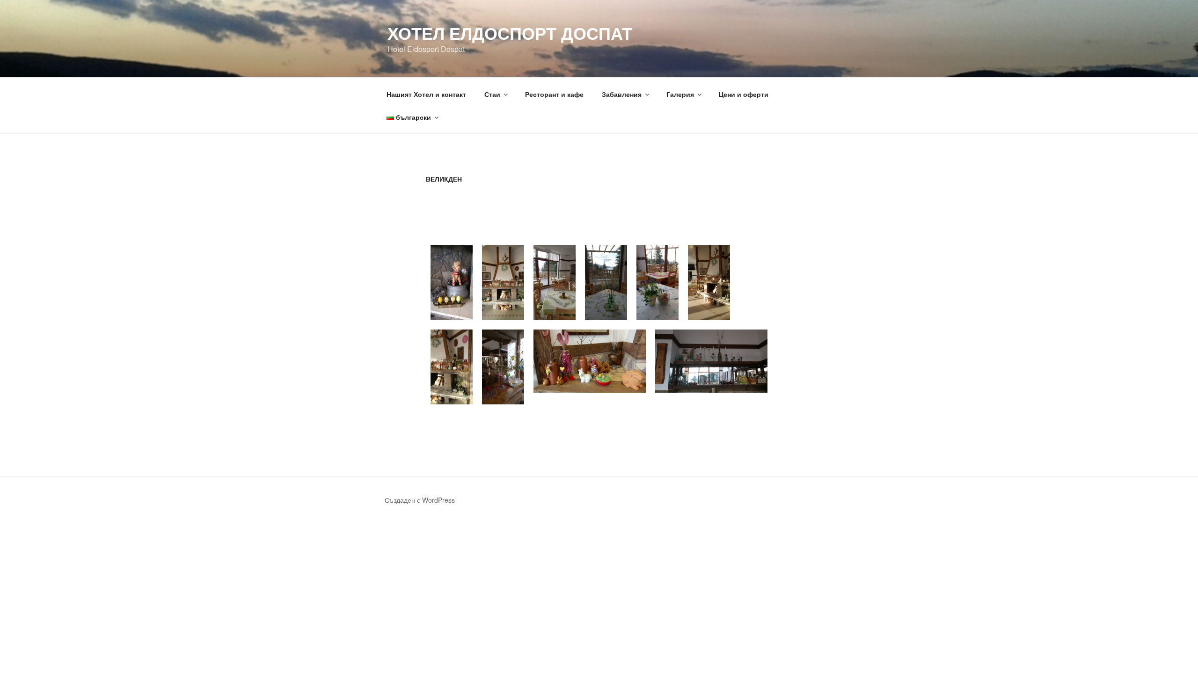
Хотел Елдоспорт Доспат (509, 33)
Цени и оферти (743, 94)
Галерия (680, 94)
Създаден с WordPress (420, 500)
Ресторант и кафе (554, 94)
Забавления (622, 94)
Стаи (492, 94)
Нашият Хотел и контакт (426, 94)
